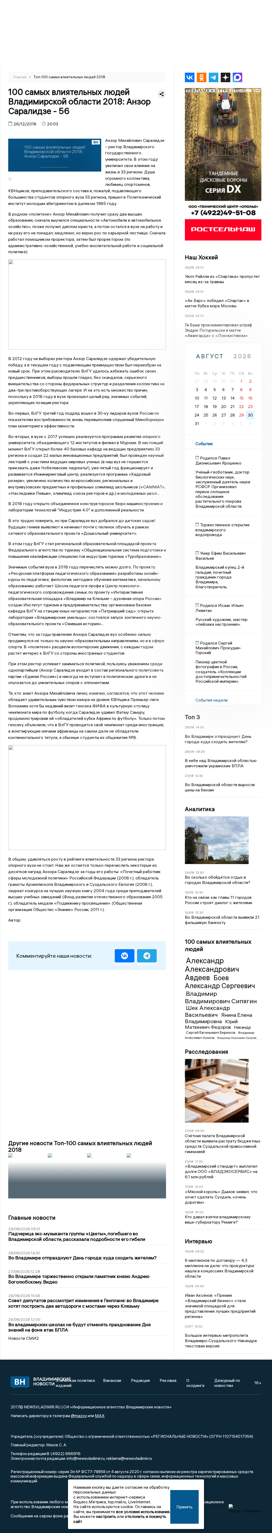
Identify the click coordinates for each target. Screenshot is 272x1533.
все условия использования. (143, 1511)
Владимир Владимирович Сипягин (221, 997)
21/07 (189, 1326)
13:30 (200, 872)
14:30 (200, 727)
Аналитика (200, 809)
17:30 (199, 1161)
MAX (100, 1415)
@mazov (79, 1415)
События (204, 443)
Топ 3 (192, 717)
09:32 (199, 1251)
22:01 (200, 316)
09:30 (199, 1286)
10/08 (189, 912)
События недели (212, 700)
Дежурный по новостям (227, 1383)
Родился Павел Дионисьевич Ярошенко (218, 460)
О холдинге (195, 1383)
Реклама (168, 1380)
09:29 (200, 752)
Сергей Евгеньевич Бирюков (211, 1032)
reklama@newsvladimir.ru (129, 1458)
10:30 (199, 892)
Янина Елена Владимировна (218, 1017)
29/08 (189, 267)
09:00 (200, 1131)
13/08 (189, 892)
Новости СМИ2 (23, 1338)
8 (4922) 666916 (63, 1453)
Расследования (206, 1051)
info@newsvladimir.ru (86, 1458)
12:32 (199, 776)
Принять (184, 1506)
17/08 (189, 1187)
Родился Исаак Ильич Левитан (220, 608)
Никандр (242, 1027)
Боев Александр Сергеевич (220, 982)
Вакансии (112, 1380)
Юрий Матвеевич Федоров (211, 1024)
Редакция (140, 1380)
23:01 (200, 267)
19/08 (189, 1251)
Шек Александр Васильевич (207, 1011)
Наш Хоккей (201, 257)
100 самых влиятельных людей (218, 945)
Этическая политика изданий (75, 1383)
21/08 (189, 1161)
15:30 (199, 912)
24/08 (189, 872)
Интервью (198, 1241)
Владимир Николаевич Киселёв (236, 1038)
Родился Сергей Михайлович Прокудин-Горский (218, 647)
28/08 (189, 727)
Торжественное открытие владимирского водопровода (223, 529)
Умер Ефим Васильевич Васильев (221, 555)
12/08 (189, 1212)
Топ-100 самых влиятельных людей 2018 (69, 77)
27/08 (189, 776)
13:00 (199, 1187)
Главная (20, 77)
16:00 (199, 1212)
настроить (106, 1516)
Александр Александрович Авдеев (212, 969)
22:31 (199, 292)
